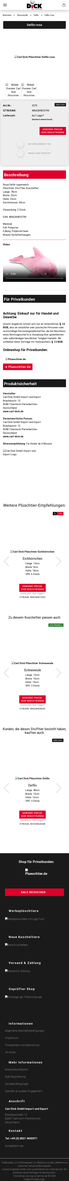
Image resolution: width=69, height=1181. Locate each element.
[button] (6, 561)
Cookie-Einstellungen (34, 1179)
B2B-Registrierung (15, 1076)
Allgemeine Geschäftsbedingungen (24, 1030)
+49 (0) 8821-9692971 (23, 1138)
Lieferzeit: (9, 115)
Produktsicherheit (20, 383)
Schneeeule (32, 670)
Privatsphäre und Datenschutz (22, 1045)
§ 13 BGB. (57, 341)
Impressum (12, 1038)
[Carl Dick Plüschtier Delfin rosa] (34, 56)
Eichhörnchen (32, 559)
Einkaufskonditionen (16, 1069)
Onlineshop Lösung (23, 1176)
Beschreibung (16, 175)
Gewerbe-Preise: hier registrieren (52, 131)
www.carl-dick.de (13, 411)
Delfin (32, 785)
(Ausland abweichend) (42, 119)
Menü (5, 5)
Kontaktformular (14, 1146)
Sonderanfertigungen (17, 1084)
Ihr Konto (10, 1052)
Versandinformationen (40, 1166)
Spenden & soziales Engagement (23, 1091)
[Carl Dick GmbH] (34, 5)
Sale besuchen (33, 892)
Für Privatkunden (19, 299)
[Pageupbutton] (62, 1176)
